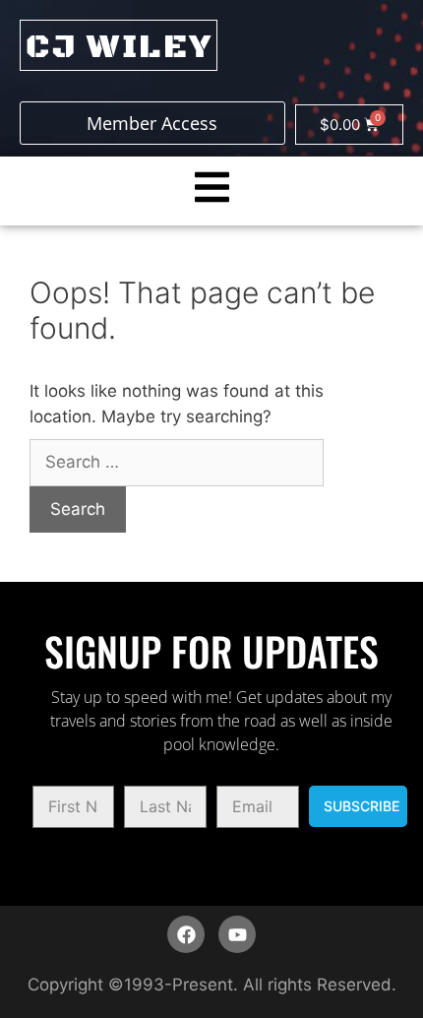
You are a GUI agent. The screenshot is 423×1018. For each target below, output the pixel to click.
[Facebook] (186, 934)
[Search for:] (177, 462)
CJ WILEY (119, 47)
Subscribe (361, 805)
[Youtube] (237, 934)
